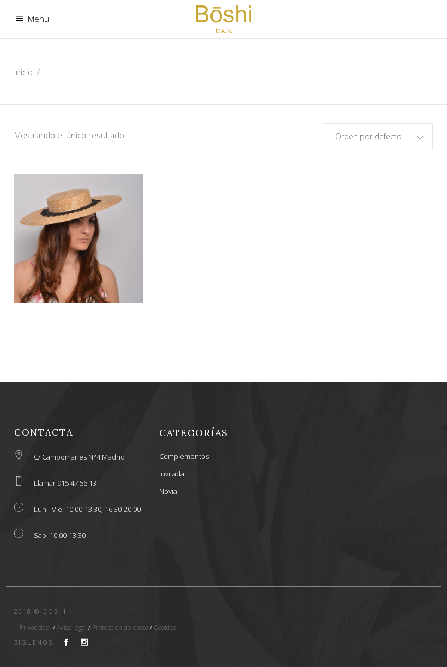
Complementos (184, 456)
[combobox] (378, 136)
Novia (168, 491)
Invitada (171, 474)
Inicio (23, 71)
